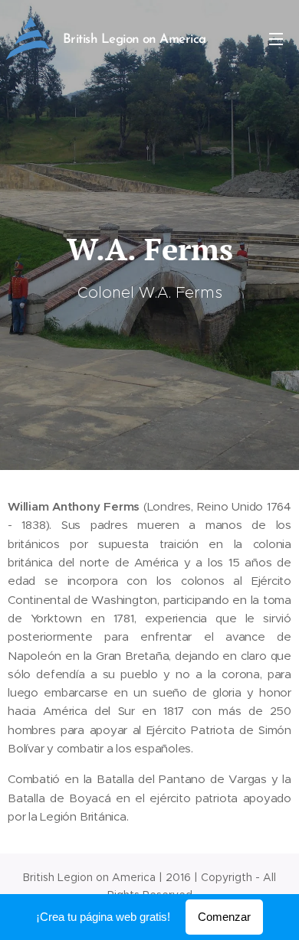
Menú (276, 38)
